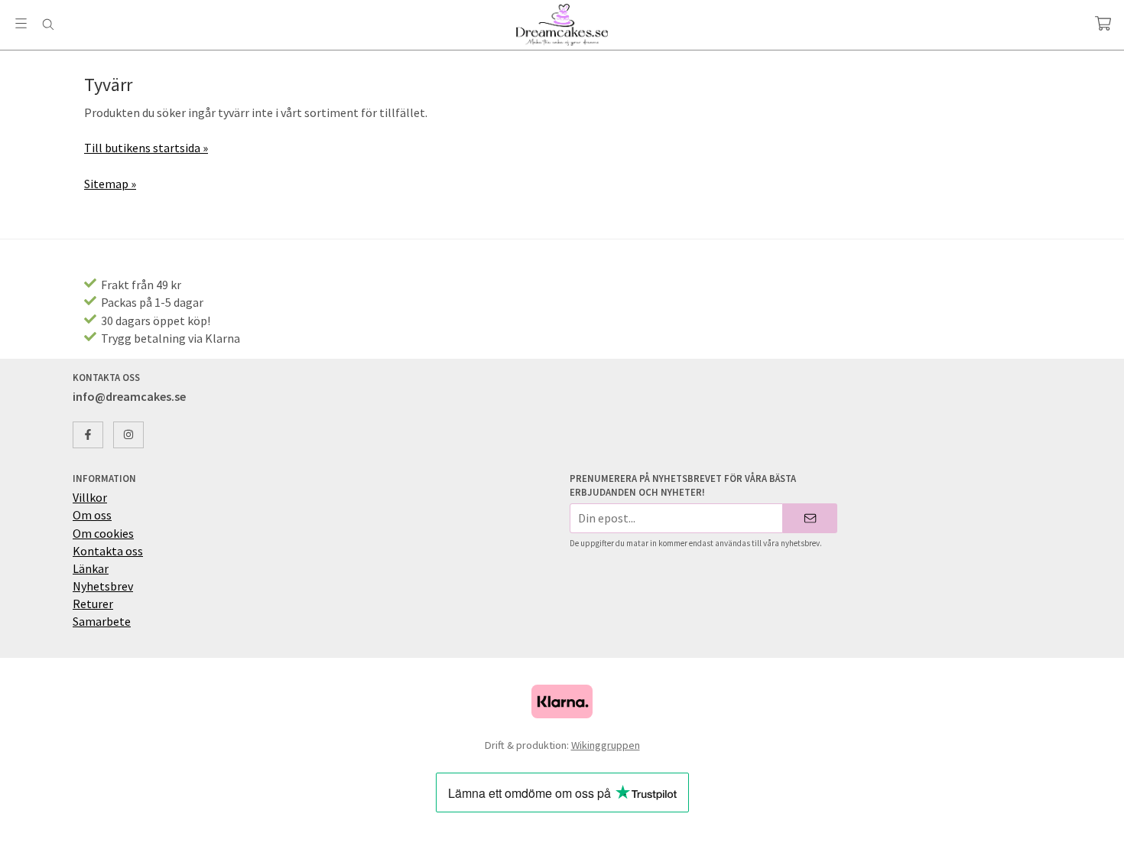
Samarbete (102, 621)
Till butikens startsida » (146, 147)
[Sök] (47, 24)
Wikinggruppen (605, 745)
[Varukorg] (1103, 23)
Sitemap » (110, 183)
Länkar (91, 568)
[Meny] (21, 23)
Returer (93, 603)
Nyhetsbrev (103, 586)
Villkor (90, 497)
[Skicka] (810, 518)
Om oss (92, 514)
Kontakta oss (108, 550)
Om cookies (103, 533)
